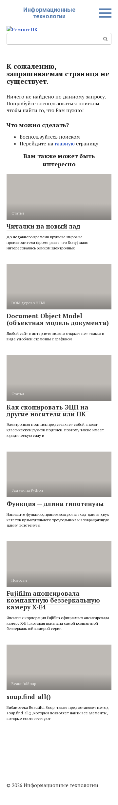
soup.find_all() (29, 697)
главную (65, 143)
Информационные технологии (49, 13)
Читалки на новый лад (43, 226)
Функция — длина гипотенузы (55, 503)
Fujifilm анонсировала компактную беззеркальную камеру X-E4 (53, 600)
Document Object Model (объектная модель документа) (58, 319)
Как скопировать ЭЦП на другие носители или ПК (47, 410)
